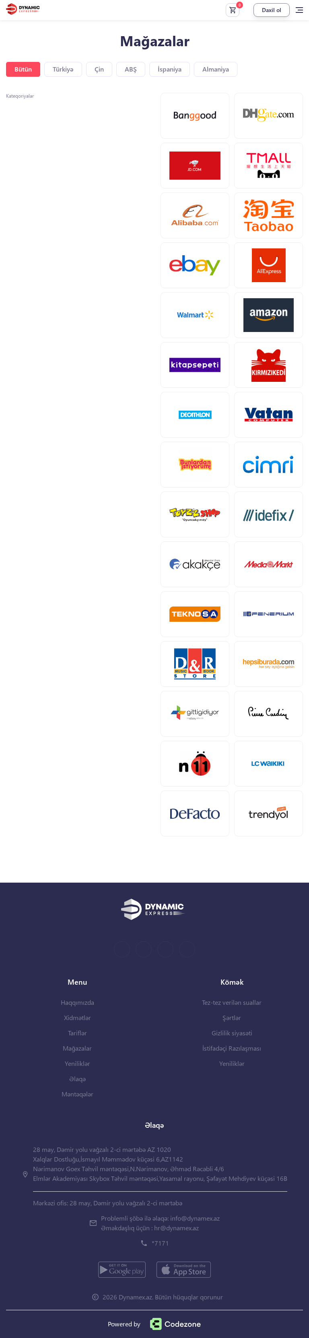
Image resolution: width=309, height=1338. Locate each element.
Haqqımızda (77, 1002)
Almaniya (215, 69)
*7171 (160, 1243)
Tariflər (77, 1033)
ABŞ (131, 69)
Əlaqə (77, 1078)
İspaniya (169, 69)
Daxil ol (271, 10)
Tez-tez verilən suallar (232, 1002)
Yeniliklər (77, 1063)
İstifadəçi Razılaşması (231, 1048)
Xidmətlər (77, 1017)
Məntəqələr (77, 1094)
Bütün (23, 69)
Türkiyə (63, 69)
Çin (99, 69)
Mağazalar (77, 1048)
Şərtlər (231, 1017)
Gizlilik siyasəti (232, 1033)
